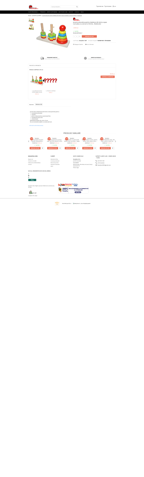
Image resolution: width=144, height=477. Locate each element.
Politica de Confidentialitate (34, 162)
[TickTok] (28, 177)
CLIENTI (53, 156)
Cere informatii (90, 44)
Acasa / (30, 15)
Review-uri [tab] (39, 104)
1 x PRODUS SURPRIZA (51, 91)
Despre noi (30, 159)
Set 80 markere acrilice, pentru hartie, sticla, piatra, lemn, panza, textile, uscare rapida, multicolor (89, 140)
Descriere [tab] (31, 104)
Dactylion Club (63, 12)
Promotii (42, 12)
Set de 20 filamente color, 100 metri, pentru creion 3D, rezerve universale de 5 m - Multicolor (107, 140)
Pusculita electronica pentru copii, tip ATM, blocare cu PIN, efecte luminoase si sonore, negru (54, 140)
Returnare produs (55, 162)
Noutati (71, 12)
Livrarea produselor (55, 161)
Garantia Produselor (55, 164)
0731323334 (100, 163)
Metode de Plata (54, 159)
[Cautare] (77, 7)
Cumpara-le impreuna (107, 76)
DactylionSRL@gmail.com (104, 165)
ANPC (52, 166)
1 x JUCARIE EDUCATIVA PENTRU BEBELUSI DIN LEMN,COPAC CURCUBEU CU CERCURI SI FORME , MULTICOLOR (37, 91)
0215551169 (100, 161)
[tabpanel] (53, 35)
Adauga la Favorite (78, 44)
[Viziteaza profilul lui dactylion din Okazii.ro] (57, 203)
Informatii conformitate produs (36, 125)
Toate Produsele (33, 12)
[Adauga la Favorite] (42, 148)
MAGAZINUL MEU (33, 156)
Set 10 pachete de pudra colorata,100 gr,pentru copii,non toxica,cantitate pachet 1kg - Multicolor (37, 140)
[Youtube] (28, 175)
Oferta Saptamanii (52, 12)
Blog (82, 12)
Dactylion (37, 138)
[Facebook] (28, 174)
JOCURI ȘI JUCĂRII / (37, 15)
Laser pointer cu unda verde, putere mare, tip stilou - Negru (72, 140)
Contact (77, 12)
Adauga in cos (89, 36)
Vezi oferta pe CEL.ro (66, 203)
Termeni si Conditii (32, 161)
